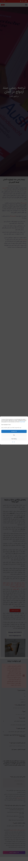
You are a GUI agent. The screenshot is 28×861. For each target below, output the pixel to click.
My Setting (14, 439)
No (14, 435)
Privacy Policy (21, 422)
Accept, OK (14, 431)
